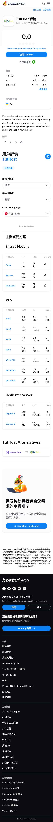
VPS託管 (6, 740)
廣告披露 (47, 10)
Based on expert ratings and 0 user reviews (26, 48)
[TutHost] (8, 21)
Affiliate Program (10, 663)
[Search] (43, 3)
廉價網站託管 (9, 734)
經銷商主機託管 (10, 762)
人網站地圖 (8, 657)
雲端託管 (6, 751)
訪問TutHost (26, 54)
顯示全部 (43, 89)
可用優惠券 (27, 61)
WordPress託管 (10, 722)
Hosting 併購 (24, 628)
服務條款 (6, 697)
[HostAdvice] (13, 3)
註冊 (14, 607)
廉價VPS (6, 745)
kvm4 (8, 350)
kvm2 (8, 329)
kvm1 (8, 318)
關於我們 (6, 646)
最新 (7, 199)
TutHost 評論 (26, 19)
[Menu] (48, 3)
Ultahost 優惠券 (10, 805)
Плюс (8, 265)
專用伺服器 (8, 757)
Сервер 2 (10, 424)
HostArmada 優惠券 (12, 793)
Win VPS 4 (10, 381)
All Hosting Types (11, 711)
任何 (7, 185)
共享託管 (6, 728)
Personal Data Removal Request (17, 686)
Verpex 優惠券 (9, 811)
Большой (10, 286)
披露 (4, 680)
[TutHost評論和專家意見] (4, 142)
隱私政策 (6, 691)
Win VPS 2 (10, 360)
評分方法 (37, 10)
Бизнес (9, 275)
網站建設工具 (9, 768)
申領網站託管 (9, 674)
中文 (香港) (14, 213)
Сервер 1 (10, 413)
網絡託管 (6, 717)
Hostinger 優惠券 (10, 799)
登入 (39, 607)
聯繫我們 (6, 652)
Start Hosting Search (28, 525)
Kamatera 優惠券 (10, 788)
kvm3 (8, 339)
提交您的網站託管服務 (13, 669)
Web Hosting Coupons (13, 782)
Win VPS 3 (10, 370)
